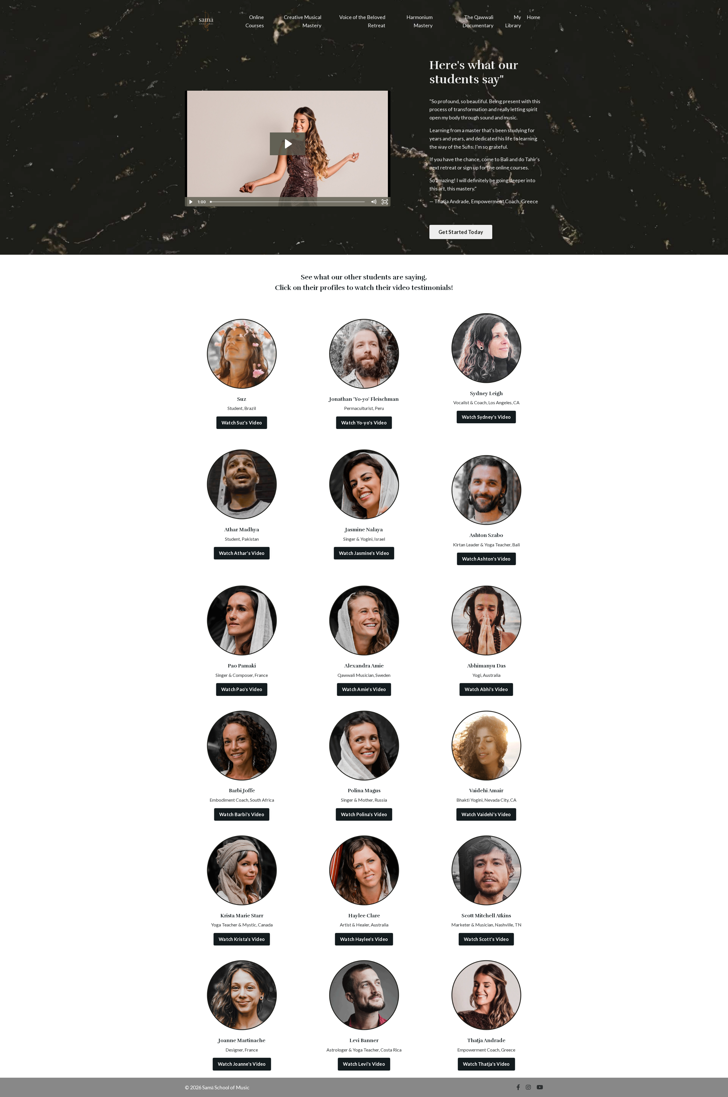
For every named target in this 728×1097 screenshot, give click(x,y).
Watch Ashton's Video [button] (486, 558)
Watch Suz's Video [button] (242, 422)
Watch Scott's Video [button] (486, 939)
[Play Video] (190, 202)
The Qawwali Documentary (477, 21)
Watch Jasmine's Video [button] (364, 553)
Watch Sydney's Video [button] (486, 417)
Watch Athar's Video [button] (242, 553)
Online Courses (254, 21)
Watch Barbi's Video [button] (241, 814)
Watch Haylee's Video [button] (364, 939)
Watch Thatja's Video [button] (486, 1064)
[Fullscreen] (385, 202)
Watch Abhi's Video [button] (486, 689)
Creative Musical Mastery (302, 21)
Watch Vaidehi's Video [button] (486, 814)
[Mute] (373, 202)
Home (533, 17)
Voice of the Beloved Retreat (362, 21)
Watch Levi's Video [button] (364, 1064)
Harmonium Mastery (419, 21)
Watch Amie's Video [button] (364, 689)
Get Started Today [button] (461, 232)
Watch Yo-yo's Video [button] (364, 422)
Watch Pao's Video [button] (241, 689)
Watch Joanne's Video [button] (242, 1064)
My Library (513, 21)
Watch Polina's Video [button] (364, 814)
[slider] (288, 202)
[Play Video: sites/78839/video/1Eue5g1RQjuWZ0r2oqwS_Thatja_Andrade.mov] (287, 143)
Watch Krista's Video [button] (242, 939)
